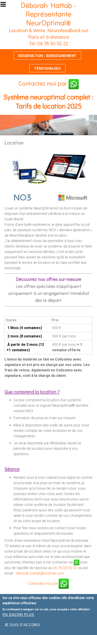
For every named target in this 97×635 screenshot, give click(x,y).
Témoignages (47, 68)
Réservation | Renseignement (47, 56)
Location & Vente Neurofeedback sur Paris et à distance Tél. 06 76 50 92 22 (48, 37)
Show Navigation (5, 6)
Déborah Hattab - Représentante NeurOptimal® (48, 13)
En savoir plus (18, 615)
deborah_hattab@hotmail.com (40, 573)
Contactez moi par (43, 83)
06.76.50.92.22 (65, 568)
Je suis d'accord (22, 625)
